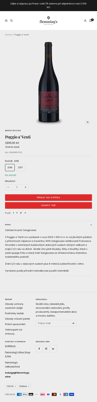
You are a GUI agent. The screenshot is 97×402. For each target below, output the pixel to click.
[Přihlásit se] (85, 20)
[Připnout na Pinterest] (17, 213)
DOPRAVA (10, 346)
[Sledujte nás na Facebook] (39, 348)
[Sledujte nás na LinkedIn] (53, 348)
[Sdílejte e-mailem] (25, 213)
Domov (8, 34)
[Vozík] (90, 20)
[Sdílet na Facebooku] (13, 213)
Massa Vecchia (13, 130)
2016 (9, 167)
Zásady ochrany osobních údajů (14, 305)
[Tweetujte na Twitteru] (21, 213)
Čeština (23, 386)
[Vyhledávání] (11, 20)
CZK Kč (10, 386)
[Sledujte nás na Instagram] (46, 348)
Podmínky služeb (14, 313)
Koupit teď (48, 205)
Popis (8, 225)
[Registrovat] (73, 323)
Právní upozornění (15, 324)
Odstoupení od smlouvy (13, 331)
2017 (20, 167)
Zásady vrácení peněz (17, 318)
